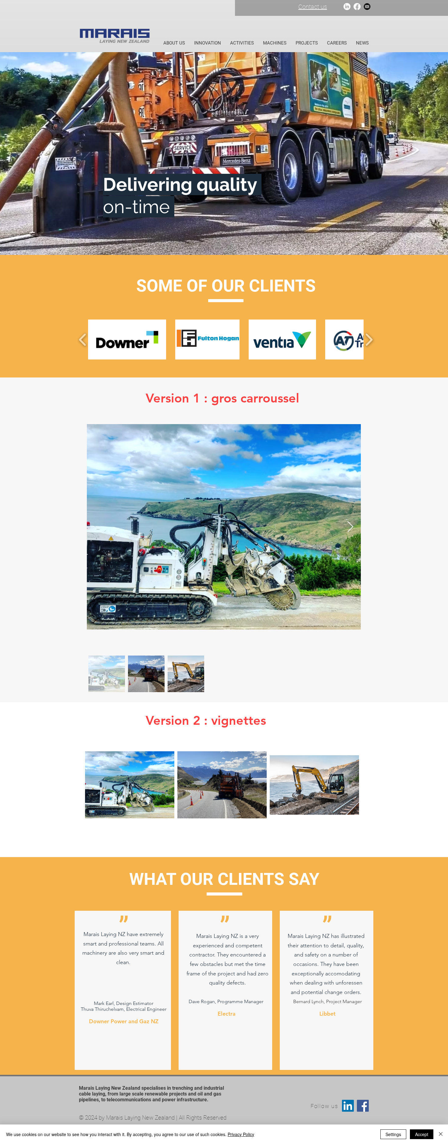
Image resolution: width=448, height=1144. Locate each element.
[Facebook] (357, 6)
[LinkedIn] (346, 6)
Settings (393, 1134)
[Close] (440, 1134)
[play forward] (369, 339)
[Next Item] (350, 527)
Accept (421, 1134)
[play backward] (83, 339)
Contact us (312, 6)
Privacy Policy (241, 1134)
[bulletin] (367, 6)
